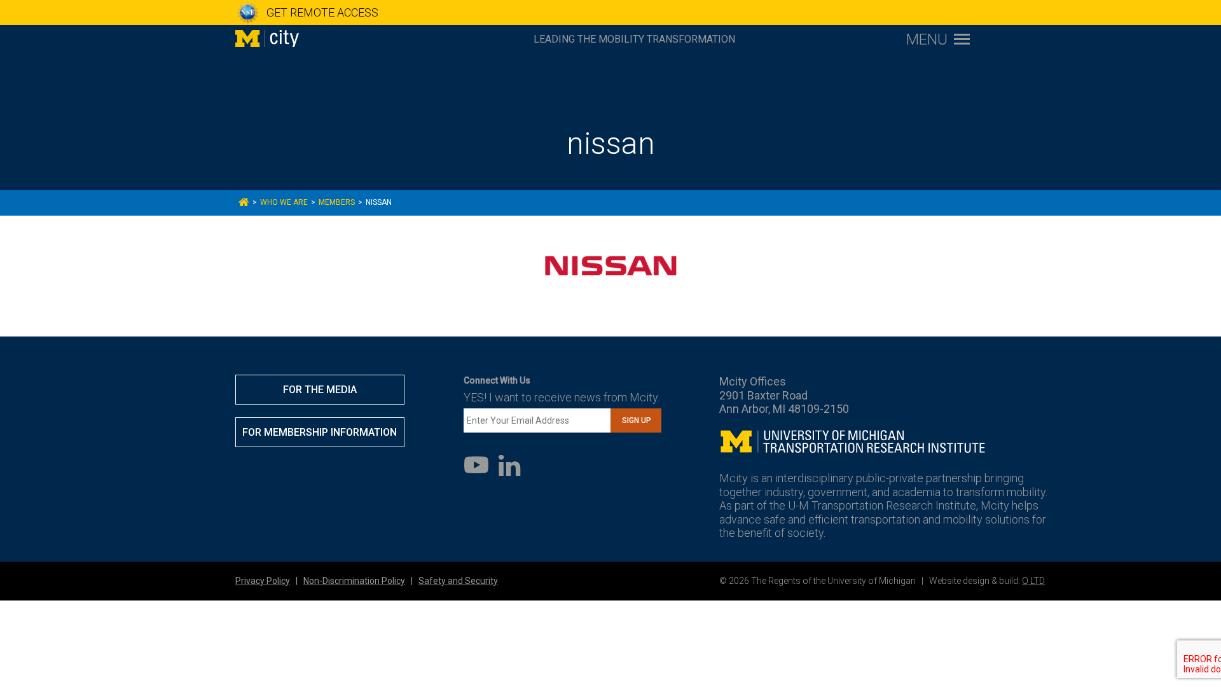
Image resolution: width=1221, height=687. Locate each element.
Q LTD (1033, 581)
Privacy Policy (262, 581)
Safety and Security (458, 581)
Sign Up (636, 420)
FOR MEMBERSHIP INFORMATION (319, 432)
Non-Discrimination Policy (354, 581)
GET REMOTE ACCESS (322, 12)
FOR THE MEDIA (320, 390)
